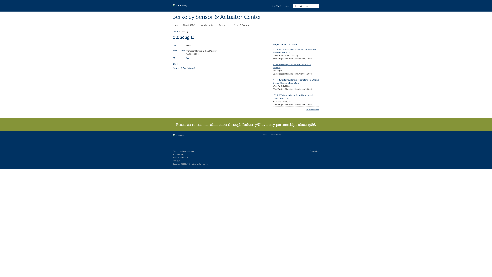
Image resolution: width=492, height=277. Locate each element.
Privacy (176, 161)
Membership (207, 25)
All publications (312, 109)
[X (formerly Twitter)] (175, 140)
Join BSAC (276, 6)
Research (224, 25)
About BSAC (189, 25)
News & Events (241, 25)
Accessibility (178, 154)
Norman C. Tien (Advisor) (184, 68)
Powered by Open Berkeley (183, 151)
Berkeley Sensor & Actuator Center (216, 17)
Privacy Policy (275, 135)
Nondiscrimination (180, 157)
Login (286, 6)
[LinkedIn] (180, 140)
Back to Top (314, 151)
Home (176, 25)
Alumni (188, 58)
